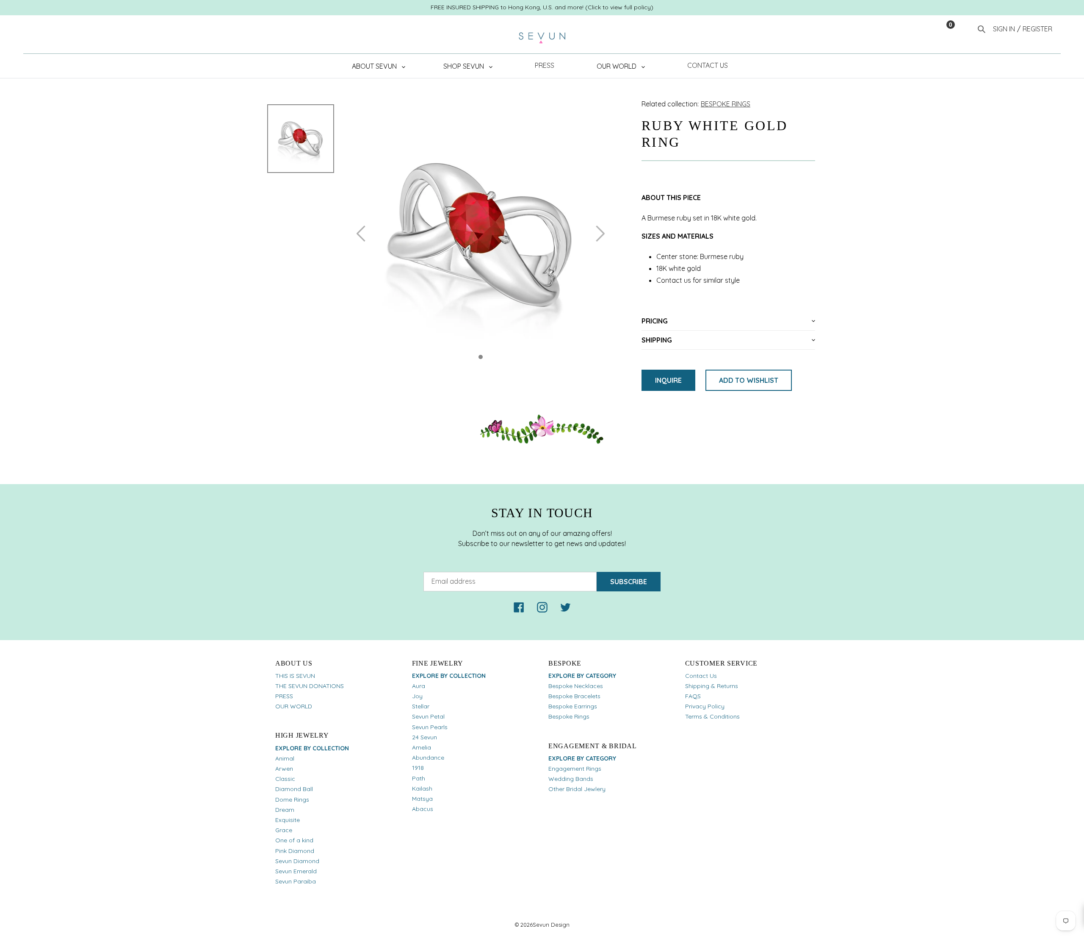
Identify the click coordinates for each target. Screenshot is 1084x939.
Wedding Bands (570, 779)
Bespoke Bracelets (574, 696)
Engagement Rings (574, 768)
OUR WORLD (293, 706)
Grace (283, 830)
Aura (418, 686)
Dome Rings (292, 799)
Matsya (422, 798)
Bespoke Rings (568, 716)
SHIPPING (657, 340)
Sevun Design (551, 924)
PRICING (655, 321)
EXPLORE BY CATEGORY (582, 676)
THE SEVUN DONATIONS (309, 686)
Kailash (422, 788)
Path (418, 778)
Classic (285, 779)
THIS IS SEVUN (295, 676)
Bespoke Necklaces (575, 686)
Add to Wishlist (748, 380)
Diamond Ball (294, 789)
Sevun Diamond (297, 861)
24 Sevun (424, 737)
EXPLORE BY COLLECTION (312, 748)
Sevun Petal (428, 716)
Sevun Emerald (296, 871)
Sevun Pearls (430, 727)
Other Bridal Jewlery (577, 789)
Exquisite (287, 820)
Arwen (284, 768)
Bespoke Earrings (572, 706)
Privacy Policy (705, 706)
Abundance (428, 757)
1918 (418, 768)
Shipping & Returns (711, 686)
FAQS (693, 696)
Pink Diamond (294, 851)
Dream (284, 810)
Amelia (421, 747)
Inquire (668, 380)
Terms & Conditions (712, 716)
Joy (417, 696)
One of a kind (294, 840)
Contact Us (701, 676)
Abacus (422, 809)
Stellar (420, 706)
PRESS (284, 696)
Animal (284, 758)
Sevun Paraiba (295, 881)
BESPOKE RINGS (725, 104)
